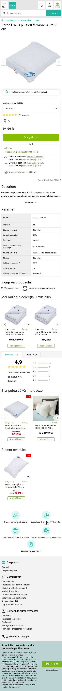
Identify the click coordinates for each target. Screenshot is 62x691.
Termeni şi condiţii (10, 601)
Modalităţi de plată (10, 591)
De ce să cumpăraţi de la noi (14, 595)
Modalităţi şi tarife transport (14, 588)
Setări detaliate (52, 670)
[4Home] (3, 20)
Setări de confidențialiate (13, 682)
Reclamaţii (6, 622)
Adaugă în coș (31, 137)
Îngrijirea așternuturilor (12, 605)
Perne (36, 20)
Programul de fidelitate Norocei (16, 585)
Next (57, 324)
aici (17, 687)
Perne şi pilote (25, 20)
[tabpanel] (31, 62)
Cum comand (8, 581)
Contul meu (7, 616)
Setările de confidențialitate (14, 598)
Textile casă (11, 20)
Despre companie (9, 570)
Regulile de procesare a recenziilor (17, 629)
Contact (5, 567)
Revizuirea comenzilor (11, 619)
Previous (5, 324)
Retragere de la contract (12, 626)
